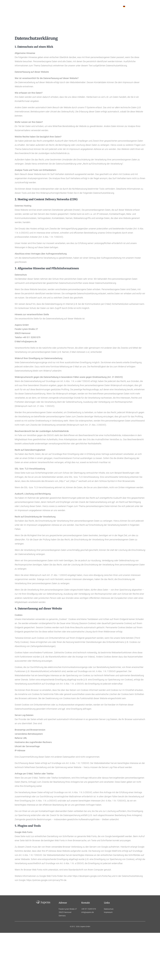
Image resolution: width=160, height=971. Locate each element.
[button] (139, 6)
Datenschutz (109, 909)
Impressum (108, 912)
